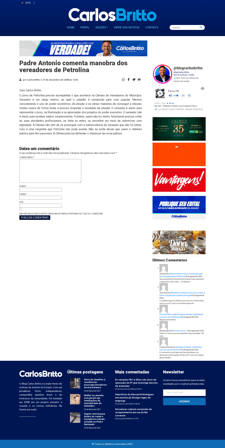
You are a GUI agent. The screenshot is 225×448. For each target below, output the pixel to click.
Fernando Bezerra (166, 314)
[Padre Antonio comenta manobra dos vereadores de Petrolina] (128, 79)
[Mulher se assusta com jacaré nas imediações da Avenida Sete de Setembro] (75, 399)
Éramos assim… (180, 331)
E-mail (23, 194)
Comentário (26, 157)
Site (21, 202)
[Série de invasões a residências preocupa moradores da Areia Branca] (75, 383)
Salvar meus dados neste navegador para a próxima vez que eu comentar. (61, 213)
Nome (23, 186)
